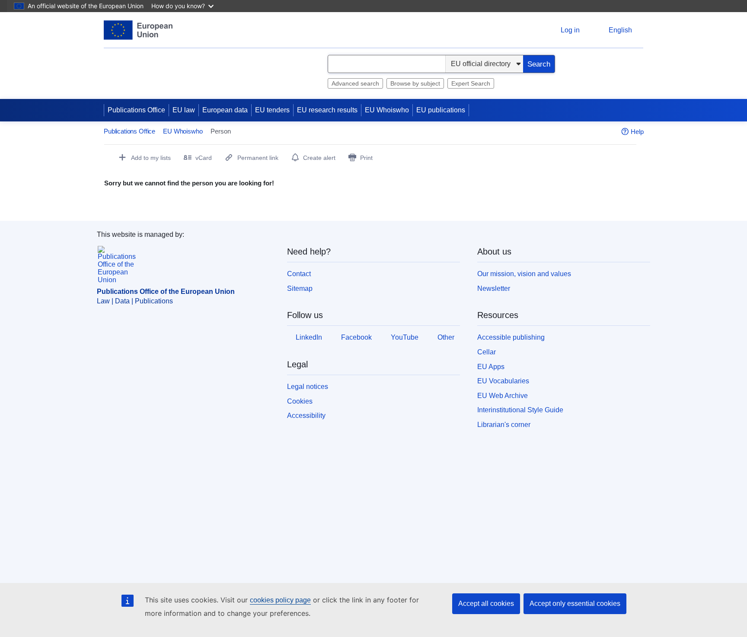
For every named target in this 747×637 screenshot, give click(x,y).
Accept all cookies (486, 603)
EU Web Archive (502, 395)
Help (637, 131)
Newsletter (493, 288)
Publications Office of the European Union (166, 291)
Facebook (356, 337)
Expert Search (470, 83)
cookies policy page (280, 600)
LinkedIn (309, 337)
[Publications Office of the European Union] (138, 30)
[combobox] (386, 64)
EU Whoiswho (125, 60)
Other (445, 337)
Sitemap (300, 288)
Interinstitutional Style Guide (520, 410)
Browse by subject (415, 83)
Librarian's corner (503, 424)
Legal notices (307, 386)
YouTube (404, 337)
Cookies (300, 401)
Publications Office (136, 110)
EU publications (440, 110)
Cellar (486, 352)
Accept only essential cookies (575, 603)
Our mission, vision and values (524, 273)
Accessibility (306, 415)
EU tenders (272, 110)
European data (225, 110)
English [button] (620, 30)
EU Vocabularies (503, 381)
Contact (299, 273)
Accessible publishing (511, 337)
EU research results (327, 110)
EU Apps (490, 366)
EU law (183, 110)
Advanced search (355, 83)
